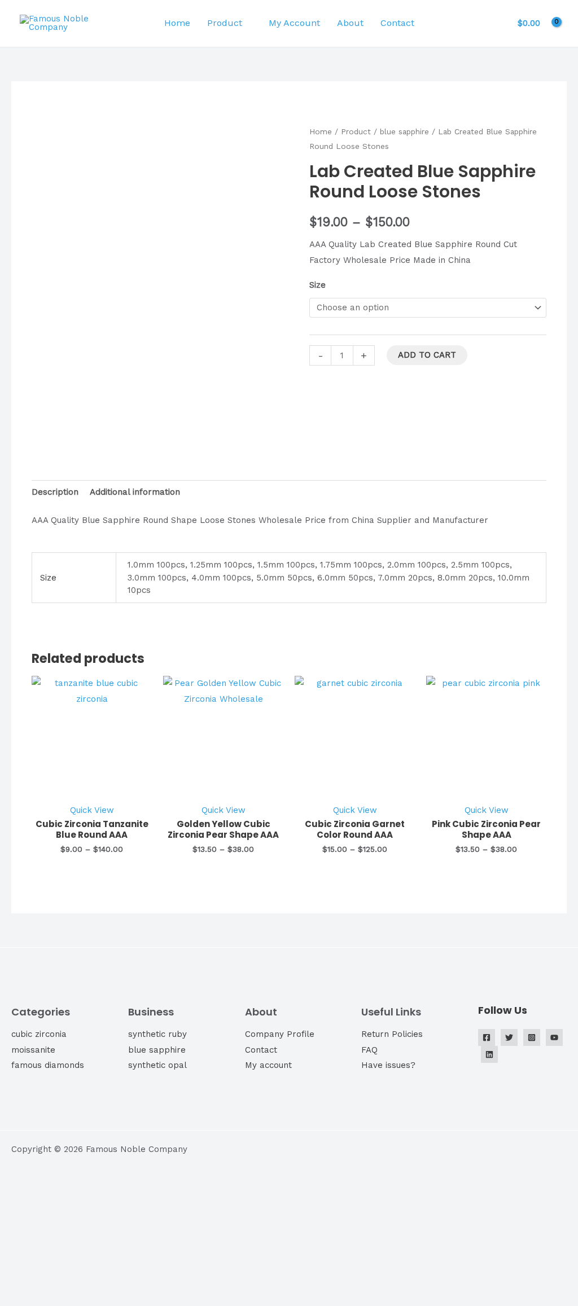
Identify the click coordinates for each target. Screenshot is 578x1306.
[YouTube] (554, 1037)
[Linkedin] (489, 1054)
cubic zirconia (39, 1034)
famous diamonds (47, 1065)
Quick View (92, 810)
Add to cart (427, 355)
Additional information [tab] (135, 492)
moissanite (33, 1050)
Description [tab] (55, 492)
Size (317, 285)
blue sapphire (404, 131)
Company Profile (279, 1034)
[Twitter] (509, 1037)
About (350, 22)
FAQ (369, 1050)
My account (268, 1065)
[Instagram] (531, 1037)
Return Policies (392, 1034)
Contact (397, 22)
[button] (440, 23)
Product (224, 22)
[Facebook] (486, 1037)
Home (177, 22)
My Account (294, 22)
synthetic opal (157, 1065)
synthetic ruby (157, 1034)
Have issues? (388, 1065)
